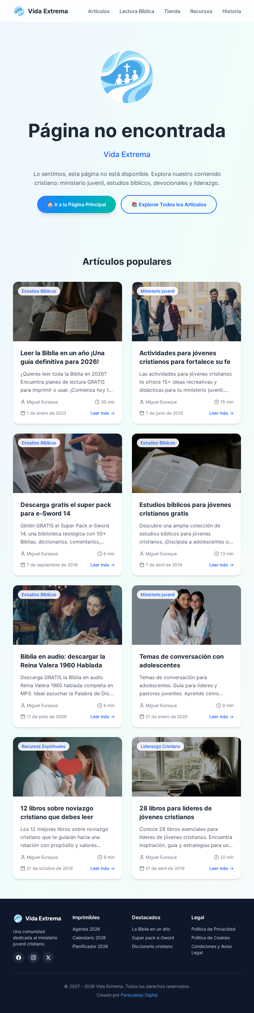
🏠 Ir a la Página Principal (76, 204)
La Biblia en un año (151, 929)
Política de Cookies (210, 937)
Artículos (99, 11)
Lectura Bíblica (137, 11)
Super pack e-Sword (153, 937)
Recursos (201, 11)
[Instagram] (33, 957)
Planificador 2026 (90, 946)
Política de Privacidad (213, 929)
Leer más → (102, 413)
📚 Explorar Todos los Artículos (168, 204)
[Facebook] (18, 957)
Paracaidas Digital (139, 995)
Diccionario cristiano (152, 946)
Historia (231, 11)
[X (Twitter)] (48, 957)
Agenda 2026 (86, 929)
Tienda (172, 11)
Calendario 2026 (89, 937)
